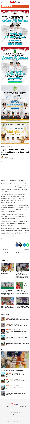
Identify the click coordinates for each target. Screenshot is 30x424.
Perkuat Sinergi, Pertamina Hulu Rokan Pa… (17, 387)
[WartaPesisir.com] (15, 2)
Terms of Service (7, 409)
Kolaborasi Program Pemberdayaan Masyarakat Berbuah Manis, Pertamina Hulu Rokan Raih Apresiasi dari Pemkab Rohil (22, 275)
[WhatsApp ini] (27, 245)
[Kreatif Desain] (1, 239)
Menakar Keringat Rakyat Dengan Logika (7, 272)
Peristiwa (8, 329)
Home (7, 406)
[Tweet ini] (20, 245)
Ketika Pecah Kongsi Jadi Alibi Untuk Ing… (17, 325)
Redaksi (22, 409)
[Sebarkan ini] (17, 245)
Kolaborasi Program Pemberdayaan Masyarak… (16, 393)
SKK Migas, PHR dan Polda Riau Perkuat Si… (17, 338)
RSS (16, 415)
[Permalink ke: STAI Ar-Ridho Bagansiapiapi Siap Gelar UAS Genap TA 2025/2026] (23, 285)
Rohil (7, 318)
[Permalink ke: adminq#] (2, 158)
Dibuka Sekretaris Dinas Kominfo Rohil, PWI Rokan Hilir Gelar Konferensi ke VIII (22, 308)
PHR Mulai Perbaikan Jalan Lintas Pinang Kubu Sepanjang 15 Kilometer (7, 307)
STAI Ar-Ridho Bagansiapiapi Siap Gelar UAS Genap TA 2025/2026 (22, 292)
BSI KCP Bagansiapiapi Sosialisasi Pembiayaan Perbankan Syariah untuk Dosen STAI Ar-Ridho (7, 292)
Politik (8, 324)
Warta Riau (8, 335)
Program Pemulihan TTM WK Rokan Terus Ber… (17, 344)
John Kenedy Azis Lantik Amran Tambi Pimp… (16, 331)
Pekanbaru (8, 385)
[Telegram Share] (24, 245)
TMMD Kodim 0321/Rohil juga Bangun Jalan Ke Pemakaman (7, 251)
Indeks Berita (22, 406)
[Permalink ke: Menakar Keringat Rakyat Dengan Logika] (7, 267)
